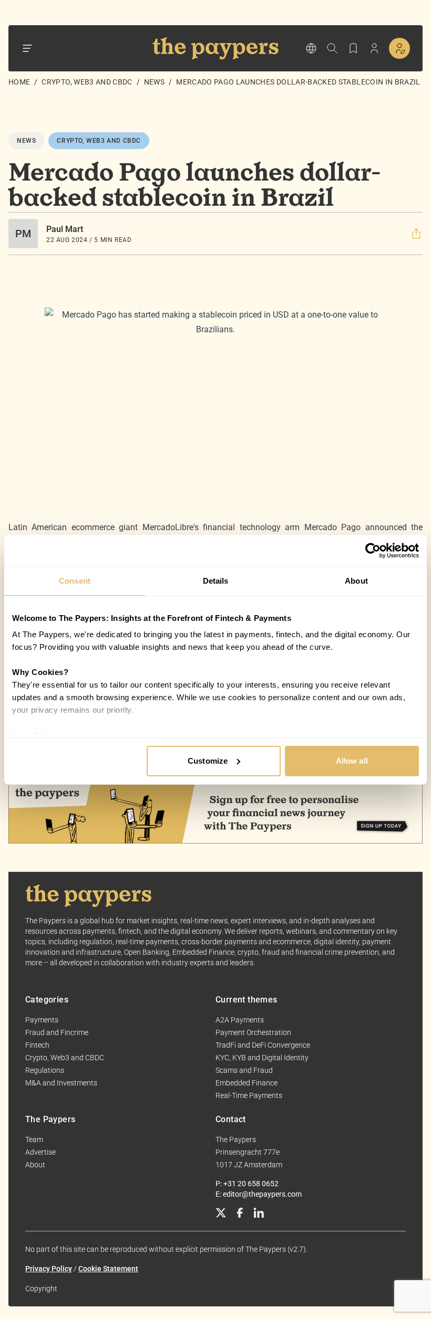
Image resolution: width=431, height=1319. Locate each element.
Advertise (40, 1152)
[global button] (311, 48)
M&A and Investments (61, 1083)
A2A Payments (240, 1020)
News (154, 82)
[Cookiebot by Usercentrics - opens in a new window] (373, 550)
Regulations (44, 1070)
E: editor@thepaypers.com (259, 1194)
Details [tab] (216, 580)
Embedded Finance (247, 1083)
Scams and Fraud (244, 1070)
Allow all (352, 760)
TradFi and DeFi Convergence (263, 1045)
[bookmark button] (353, 48)
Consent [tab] (74, 580)
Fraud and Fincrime (56, 1032)
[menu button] (27, 48)
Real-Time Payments (249, 1095)
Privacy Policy (48, 1268)
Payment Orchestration (253, 1032)
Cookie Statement (108, 1268)
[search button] (332, 48)
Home (19, 82)
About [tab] (356, 580)
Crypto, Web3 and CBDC (87, 82)
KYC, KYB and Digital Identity (262, 1057)
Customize (208, 760)
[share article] (416, 233)
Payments (41, 1020)
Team (34, 1139)
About (35, 1164)
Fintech (37, 1045)
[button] (416, 233)
